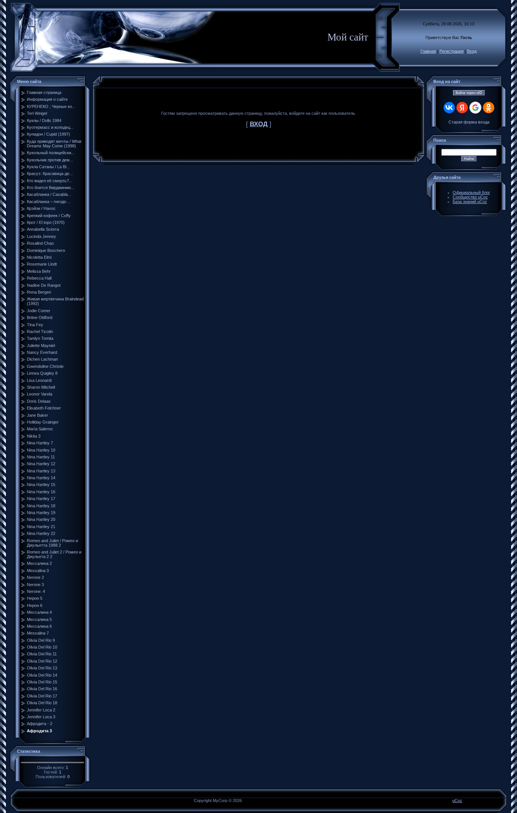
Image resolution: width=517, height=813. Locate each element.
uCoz (457, 800)
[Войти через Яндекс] (462, 107)
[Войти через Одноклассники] (488, 107)
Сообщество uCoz (470, 197)
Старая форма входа (468, 122)
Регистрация (451, 51)
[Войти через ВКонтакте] (449, 107)
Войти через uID (469, 93)
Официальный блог (471, 192)
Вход (472, 51)
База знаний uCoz (470, 201)
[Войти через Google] (475, 108)
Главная (428, 51)
